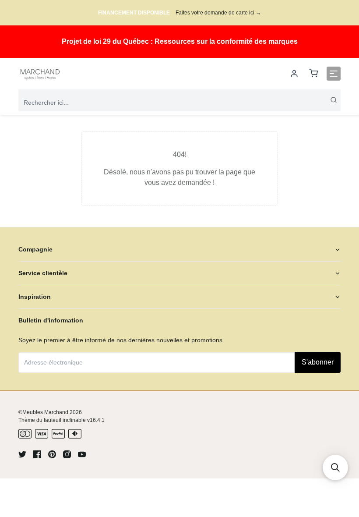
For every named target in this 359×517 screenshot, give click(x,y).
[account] (294, 73)
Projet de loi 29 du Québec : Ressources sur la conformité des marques (180, 41)
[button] (335, 467)
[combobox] (179, 102)
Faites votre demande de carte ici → (218, 13)
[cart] (313, 74)
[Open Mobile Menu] (334, 74)
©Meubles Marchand (43, 412)
